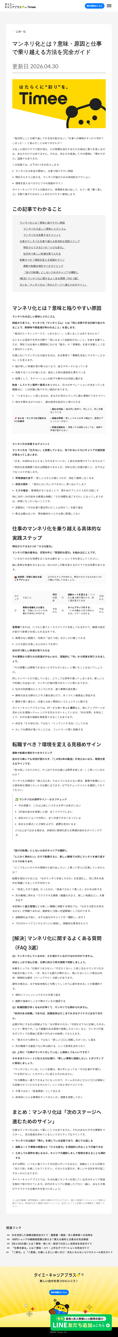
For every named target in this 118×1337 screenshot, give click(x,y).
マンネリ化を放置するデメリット (42, 235)
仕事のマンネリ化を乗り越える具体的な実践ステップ (50, 241)
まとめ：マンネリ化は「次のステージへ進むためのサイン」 (53, 284)
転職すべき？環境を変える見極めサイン (42, 260)
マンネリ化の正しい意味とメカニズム (44, 229)
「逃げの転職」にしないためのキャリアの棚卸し (51, 272)
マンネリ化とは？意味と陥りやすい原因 (42, 222)
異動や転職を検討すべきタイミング (43, 266)
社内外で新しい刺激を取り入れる (42, 253)
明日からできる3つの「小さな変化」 (44, 247)
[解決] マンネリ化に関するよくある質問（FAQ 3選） (49, 278)
